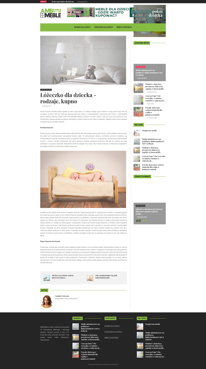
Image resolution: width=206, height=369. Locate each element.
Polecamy (43, 1)
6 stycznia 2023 (142, 78)
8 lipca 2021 (150, 104)
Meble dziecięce (124, 27)
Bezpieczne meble (149, 130)
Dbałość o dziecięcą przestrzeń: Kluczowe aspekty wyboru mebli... (154, 86)
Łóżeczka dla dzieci (103, 27)
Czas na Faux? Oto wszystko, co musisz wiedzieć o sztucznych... (155, 98)
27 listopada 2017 (82, 2)
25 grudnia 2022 (152, 92)
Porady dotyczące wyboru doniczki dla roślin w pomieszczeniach (153, 167)
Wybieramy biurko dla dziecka (63, 2)
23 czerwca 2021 (152, 118)
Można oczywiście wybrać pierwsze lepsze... (62, 276)
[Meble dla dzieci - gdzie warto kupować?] (106, 12)
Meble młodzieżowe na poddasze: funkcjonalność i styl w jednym (149, 72)
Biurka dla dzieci (82, 27)
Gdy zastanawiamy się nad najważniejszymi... (106, 276)
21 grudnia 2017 (46, 106)
